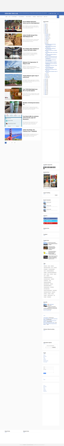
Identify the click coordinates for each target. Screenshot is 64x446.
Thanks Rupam (45, 317)
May (46, 43)
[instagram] (53, 13)
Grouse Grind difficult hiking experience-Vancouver (49, 67)
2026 (45, 24)
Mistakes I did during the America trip (51, 56)
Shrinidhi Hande (49, 202)
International (46, 280)
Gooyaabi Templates (41, 444)
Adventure (45, 391)
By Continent (14, 16)
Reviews (34, 16)
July (46, 40)
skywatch (45, 293)
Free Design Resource (30, 444)
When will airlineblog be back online (48, 322)
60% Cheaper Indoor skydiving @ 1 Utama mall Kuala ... (50, 49)
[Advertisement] (6, 6)
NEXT (15, 142)
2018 (45, 79)
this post (45, 309)
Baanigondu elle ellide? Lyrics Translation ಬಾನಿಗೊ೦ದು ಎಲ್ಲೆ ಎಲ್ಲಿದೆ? (52, 243)
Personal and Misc (46, 287)
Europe (45, 274)
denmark (45, 272)
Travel (44, 358)
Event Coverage (45, 360)
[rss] (55, 13)
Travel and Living (50, 295)
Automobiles (46, 269)
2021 (45, 30)
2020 (45, 31)
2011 (45, 88)
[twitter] (50, 13)
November (47, 35)
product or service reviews (48, 290)
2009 (45, 90)
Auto (9, 16)
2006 (45, 94)
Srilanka (49, 293)
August (46, 39)
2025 (45, 25)
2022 (45, 29)
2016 (45, 81)
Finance (55, 274)
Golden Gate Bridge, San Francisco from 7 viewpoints (50, 60)
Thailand (45, 295)
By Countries (21, 16)
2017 (45, 80)
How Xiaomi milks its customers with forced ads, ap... (51, 58)
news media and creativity (47, 285)
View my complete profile (47, 310)
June (46, 41)
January (46, 77)
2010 (45, 89)
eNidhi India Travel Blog (11, 13)
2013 (45, 85)
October (46, 36)
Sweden (52, 293)
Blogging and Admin (51, 269)
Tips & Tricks (28, 16)
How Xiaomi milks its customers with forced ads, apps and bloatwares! (31, 118)
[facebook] (49, 13)
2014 (45, 84)
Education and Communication (52, 272)
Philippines (52, 287)
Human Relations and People (48, 277)
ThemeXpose (24, 444)
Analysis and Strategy (47, 267)
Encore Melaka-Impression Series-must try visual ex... (50, 44)
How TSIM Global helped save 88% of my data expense (51, 55)
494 (12, 142)
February (46, 76)
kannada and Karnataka (47, 282)
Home (6, 16)
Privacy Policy (39, 16)
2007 (45, 93)
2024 (45, 26)
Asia (52, 267)
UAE (54, 295)
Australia (55, 267)
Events (48, 274)
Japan (50, 280)
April (46, 73)
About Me (45, 16)
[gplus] (52, 13)
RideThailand (55, 290)
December (47, 34)
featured (51, 274)
